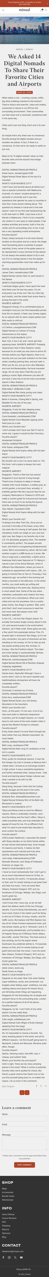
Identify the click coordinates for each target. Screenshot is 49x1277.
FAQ (4, 1222)
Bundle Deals (8, 1196)
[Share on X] (41, 1086)
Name (5, 1114)
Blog (4, 1237)
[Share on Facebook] (36, 1086)
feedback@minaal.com (12, 1251)
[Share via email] (45, 1086)
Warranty (6, 1233)
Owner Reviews (9, 1218)
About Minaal (8, 1214)
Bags (4, 1188)
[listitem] (24, 3)
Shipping (6, 1225)
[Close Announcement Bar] (47, 3)
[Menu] (3, 10)
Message (6, 1134)
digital (19, 49)
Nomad (29, 49)
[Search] (46, 10)
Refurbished (7, 1200)
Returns (5, 1229)
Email (4, 1124)
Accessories (7, 1192)
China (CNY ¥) (23, 1269)
